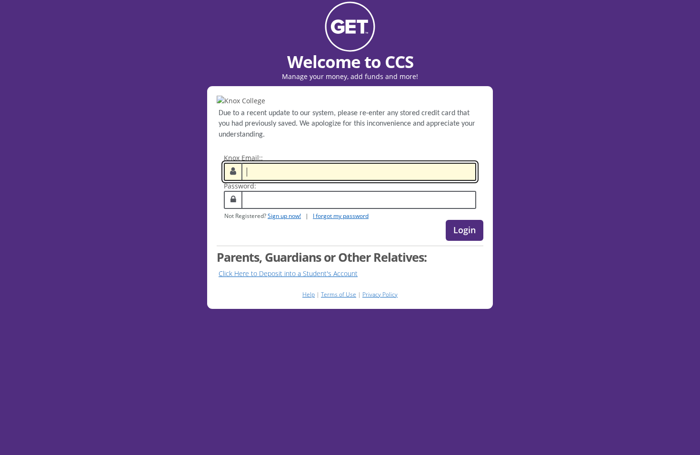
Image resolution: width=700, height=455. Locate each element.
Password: (240, 185)
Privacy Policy (380, 294)
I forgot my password (341, 215)
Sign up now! (284, 215)
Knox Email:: (243, 157)
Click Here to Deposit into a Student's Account (288, 273)
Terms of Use (338, 294)
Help (308, 294)
